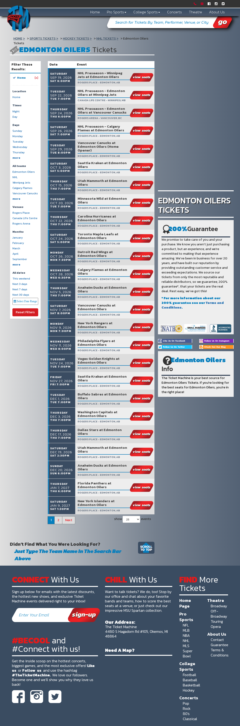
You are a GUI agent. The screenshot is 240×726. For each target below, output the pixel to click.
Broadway (219, 606)
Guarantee (219, 645)
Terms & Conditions (220, 652)
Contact (217, 639)
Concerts (174, 12)
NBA (186, 635)
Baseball (190, 680)
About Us (217, 12)
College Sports (145, 12)
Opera (216, 626)
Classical (190, 719)
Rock (187, 708)
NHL (186, 640)
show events (132, 518)
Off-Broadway (219, 613)
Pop (186, 703)
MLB (186, 630)
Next (68, 520)
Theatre (195, 12)
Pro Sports (115, 12)
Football (189, 675)
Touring (217, 621)
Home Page (185, 603)
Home (95, 12)
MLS (186, 646)
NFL (186, 625)
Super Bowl (187, 653)
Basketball (191, 685)
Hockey (189, 690)
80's (186, 713)
